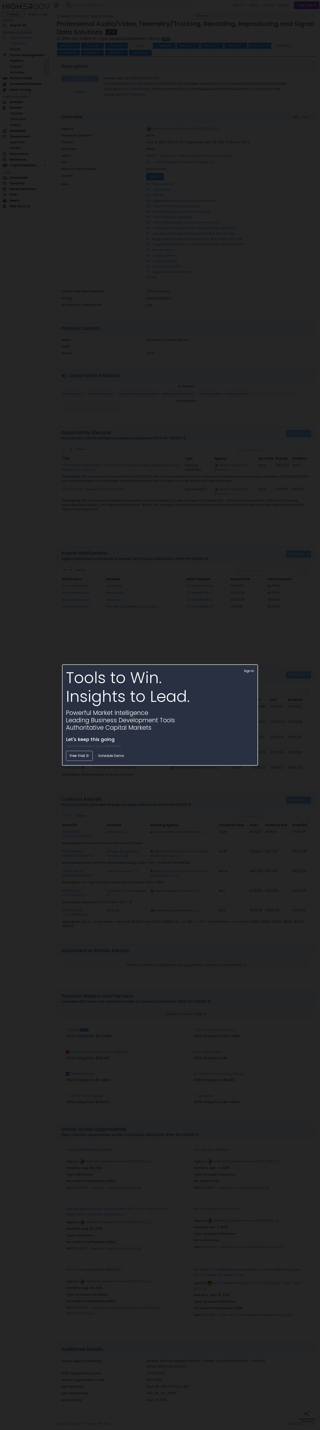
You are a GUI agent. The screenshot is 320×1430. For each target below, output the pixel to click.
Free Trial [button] (78, 755)
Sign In (249, 671)
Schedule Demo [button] (111, 755)
